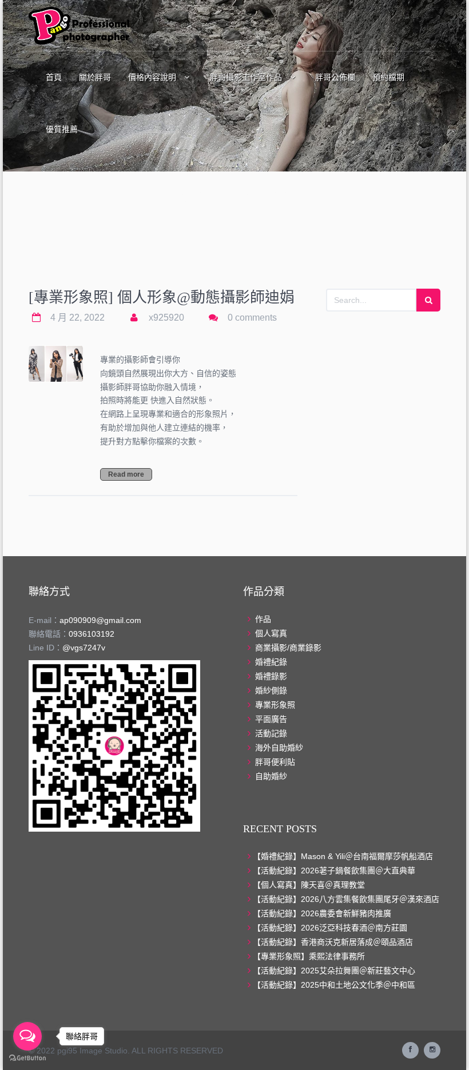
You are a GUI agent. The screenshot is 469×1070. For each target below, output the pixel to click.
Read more (126, 474)
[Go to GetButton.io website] (27, 1058)
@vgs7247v (83, 647)
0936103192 (91, 633)
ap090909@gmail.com (100, 620)
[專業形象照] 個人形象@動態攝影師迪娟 (162, 297)
